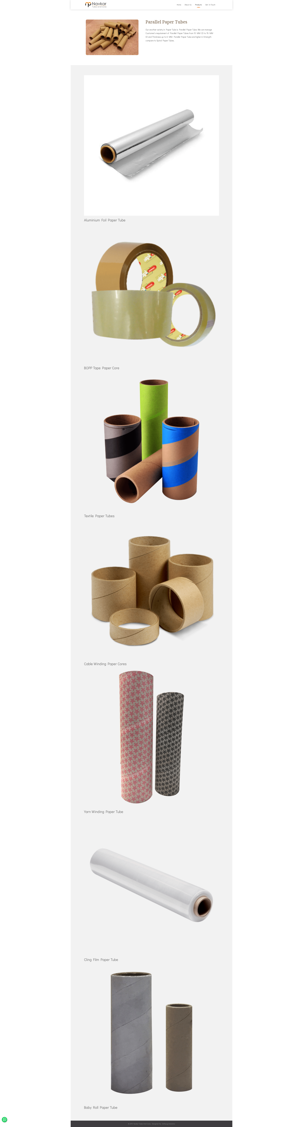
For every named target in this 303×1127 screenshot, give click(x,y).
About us (188, 5)
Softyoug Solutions (168, 1124)
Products (198, 5)
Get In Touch (210, 5)
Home (179, 5)
